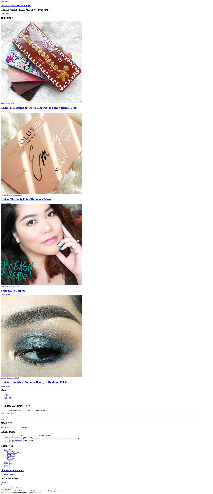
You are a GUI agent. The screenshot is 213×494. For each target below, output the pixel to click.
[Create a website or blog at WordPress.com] (1, 484)
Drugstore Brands (12, 453)
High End (9, 454)
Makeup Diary (8, 463)
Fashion (6, 462)
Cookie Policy (36, 492)
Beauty (6, 450)
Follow (2, 419)
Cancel (2, 489)
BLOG (6, 395)
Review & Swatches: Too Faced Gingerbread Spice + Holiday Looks (39, 107)
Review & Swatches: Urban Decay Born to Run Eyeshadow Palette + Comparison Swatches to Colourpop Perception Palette (37, 438)
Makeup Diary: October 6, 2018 (12, 441)
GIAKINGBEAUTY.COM (16, 5)
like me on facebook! (12, 470)
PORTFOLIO (7, 398)
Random (6, 466)
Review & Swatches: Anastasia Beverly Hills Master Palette (34, 382)
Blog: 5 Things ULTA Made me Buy (13, 440)
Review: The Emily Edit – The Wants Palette (26, 199)
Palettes (9, 457)
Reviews (9, 459)
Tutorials (9, 460)
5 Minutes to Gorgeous (13, 290)
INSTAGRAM (8, 397)
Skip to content (5, 1)
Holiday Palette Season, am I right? (13, 437)
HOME (6, 394)
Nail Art (6, 465)
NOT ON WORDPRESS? (15, 406)
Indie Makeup (11, 456)
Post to (18, 487)
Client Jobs (10, 451)
